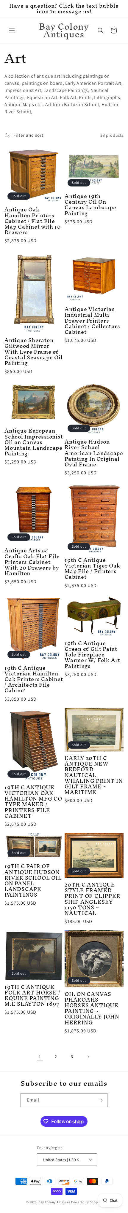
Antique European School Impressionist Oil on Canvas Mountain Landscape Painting (33, 442)
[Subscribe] (100, 1100)
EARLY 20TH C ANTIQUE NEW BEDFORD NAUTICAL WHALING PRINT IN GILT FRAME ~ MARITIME (94, 775)
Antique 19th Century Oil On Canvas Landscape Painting (90, 204)
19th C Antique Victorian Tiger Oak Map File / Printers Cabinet (92, 568)
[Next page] (88, 1056)
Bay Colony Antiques (54, 1202)
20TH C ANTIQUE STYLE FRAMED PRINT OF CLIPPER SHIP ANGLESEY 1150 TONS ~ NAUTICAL (92, 899)
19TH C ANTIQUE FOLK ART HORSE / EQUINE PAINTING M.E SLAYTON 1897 (32, 995)
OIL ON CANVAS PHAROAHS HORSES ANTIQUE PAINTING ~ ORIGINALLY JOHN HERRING (92, 1008)
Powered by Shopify (86, 1202)
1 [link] (40, 1056)
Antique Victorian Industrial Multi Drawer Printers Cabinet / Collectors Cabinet (92, 320)
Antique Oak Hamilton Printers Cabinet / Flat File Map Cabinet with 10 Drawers (32, 221)
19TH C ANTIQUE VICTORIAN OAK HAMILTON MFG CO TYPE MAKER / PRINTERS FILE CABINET (33, 802)
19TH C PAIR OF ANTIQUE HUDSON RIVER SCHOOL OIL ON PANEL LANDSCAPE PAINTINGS (33, 880)
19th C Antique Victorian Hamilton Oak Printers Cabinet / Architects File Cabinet (33, 679)
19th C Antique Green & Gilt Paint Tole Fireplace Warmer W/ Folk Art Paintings (92, 654)
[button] (11, 30)
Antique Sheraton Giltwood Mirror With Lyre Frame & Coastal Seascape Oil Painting (33, 351)
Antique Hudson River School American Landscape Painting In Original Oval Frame (94, 453)
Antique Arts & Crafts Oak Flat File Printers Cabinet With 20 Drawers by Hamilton (32, 562)
